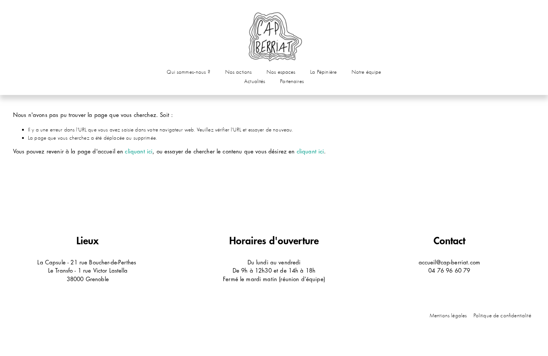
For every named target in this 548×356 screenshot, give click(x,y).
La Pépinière (323, 72)
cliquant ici (138, 152)
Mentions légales (448, 315)
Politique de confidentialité (502, 315)
